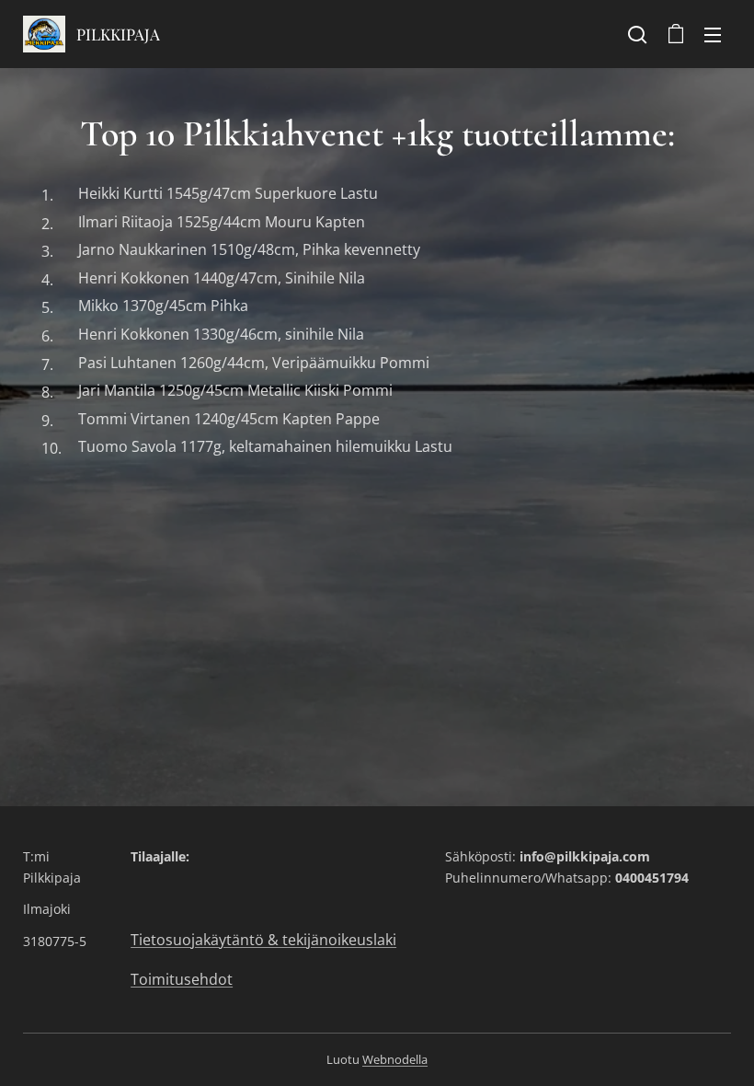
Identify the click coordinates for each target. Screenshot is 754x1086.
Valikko (712, 34)
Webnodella (395, 1059)
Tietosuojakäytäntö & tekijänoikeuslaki (263, 940)
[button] (637, 34)
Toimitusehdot (182, 979)
